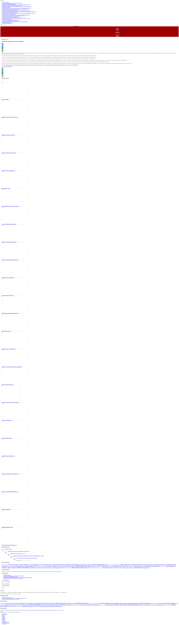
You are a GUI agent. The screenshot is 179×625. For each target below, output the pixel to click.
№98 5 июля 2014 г (58, 567)
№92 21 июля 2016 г (100, 564)
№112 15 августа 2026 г (20, 571)
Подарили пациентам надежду (7, 19)
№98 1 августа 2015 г (38, 567)
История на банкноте (5, 2)
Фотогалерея (117, 34)
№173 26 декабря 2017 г (8, 66)
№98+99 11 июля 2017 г (92, 567)
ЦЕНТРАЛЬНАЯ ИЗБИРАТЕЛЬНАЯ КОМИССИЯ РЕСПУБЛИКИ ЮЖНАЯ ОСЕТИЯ (16, 4)
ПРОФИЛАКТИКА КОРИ (6, 22)
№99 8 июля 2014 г (119, 567)
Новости (117, 29)
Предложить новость (5, 622)
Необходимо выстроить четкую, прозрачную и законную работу (12, 3)
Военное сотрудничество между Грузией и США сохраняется (12, 5)
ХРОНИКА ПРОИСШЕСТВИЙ (7, 23)
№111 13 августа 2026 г (15, 571)
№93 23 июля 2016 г (127, 564)
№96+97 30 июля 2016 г (153, 566)
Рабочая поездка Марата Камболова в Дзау (18, 553)
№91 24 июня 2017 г (36, 564)
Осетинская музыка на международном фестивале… (10, 402)
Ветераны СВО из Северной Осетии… (8, 277)
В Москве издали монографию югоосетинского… (10, 491)
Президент (114, 30)
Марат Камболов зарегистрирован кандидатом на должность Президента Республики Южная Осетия (18, 13)
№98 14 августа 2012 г (79, 567)
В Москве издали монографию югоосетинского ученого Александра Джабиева (14, 21)
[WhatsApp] (89, 48)
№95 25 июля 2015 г (71, 566)
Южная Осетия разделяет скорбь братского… (9, 545)
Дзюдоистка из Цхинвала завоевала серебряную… (10, 259)
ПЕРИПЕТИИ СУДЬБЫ (6, 7)
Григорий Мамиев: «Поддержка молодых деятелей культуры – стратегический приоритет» (16, 8)
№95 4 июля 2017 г (49, 566)
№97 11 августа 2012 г (11, 567)
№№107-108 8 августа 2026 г (51, 571)
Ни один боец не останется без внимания (8, 14)
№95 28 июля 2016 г (82, 566)
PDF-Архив (117, 36)
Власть (3, 616)
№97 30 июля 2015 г (25, 567)
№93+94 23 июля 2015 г (161, 564)
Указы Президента (114, 33)
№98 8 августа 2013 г (67, 567)
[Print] (89, 51)
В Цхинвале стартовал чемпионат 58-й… (9, 170)
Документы (119, 33)
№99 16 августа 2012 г (129, 567)
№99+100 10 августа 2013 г (142, 567)
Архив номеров (4, 614)
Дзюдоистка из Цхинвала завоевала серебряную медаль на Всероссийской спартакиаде (16, 10)
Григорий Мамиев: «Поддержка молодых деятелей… (11, 206)
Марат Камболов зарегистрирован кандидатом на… (10, 313)
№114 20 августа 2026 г (31, 571)
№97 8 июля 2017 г (110, 604)
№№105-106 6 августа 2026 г (44, 571)
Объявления (4, 621)
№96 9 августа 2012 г (119, 566)
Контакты (3, 618)
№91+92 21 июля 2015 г (60, 564)
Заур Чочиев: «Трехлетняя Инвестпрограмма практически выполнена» (13, 15)
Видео (117, 35)
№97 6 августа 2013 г (163, 566)
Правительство (118, 30)
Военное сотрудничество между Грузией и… (9, 152)
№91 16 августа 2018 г (14, 564)
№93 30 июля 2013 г (150, 564)
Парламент (123, 30)
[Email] (89, 49)
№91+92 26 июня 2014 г (74, 564)
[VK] (89, 43)
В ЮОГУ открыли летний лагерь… (8, 384)
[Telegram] (89, 45)
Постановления (123, 33)
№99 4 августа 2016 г (109, 567)
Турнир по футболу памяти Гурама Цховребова (9, 12)
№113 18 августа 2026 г (26, 571)
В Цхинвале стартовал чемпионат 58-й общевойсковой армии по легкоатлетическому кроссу (17, 6)
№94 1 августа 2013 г (11, 566)
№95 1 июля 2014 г (41, 566)
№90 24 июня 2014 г (5, 564)
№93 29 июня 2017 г (139, 564)
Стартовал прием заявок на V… (7, 420)
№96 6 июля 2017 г (107, 566)
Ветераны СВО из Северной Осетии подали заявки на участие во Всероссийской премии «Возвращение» (19, 11)
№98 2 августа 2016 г (48, 567)
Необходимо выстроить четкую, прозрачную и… (10, 117)
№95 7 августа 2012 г (60, 566)
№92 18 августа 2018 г (87, 564)
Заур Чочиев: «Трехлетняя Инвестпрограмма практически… (12, 366)
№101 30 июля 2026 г (4, 571)
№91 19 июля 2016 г (25, 564)
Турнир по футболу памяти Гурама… (8, 295)
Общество (3, 39)
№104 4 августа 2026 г (9, 571)
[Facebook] (89, 46)
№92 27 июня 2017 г (117, 564)
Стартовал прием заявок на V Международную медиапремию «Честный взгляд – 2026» (16, 18)
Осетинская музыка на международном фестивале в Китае (11, 17)
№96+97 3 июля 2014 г (140, 566)
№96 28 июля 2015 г (130, 566)
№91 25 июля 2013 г (47, 564)
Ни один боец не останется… (6, 331)
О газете (117, 28)
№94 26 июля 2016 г (31, 566)
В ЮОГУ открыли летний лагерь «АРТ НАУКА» (10, 16)
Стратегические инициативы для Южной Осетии (10, 20)
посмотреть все (4, 610)
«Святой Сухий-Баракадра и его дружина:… (9, 224)
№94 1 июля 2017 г (20, 566)
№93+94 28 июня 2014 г (145, 603)
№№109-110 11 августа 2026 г (58, 571)
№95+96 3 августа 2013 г (95, 566)
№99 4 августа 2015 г (100, 567)
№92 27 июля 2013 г (91, 603)
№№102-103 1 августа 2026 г (37, 571)
